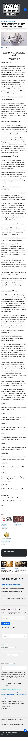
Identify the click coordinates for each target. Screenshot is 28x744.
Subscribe (6, 623)
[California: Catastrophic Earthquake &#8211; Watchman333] (6, 519)
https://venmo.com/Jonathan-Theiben (11, 689)
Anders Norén (9, 734)
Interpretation (10, 21)
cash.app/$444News (6, 685)
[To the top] (25, 730)
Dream (3, 21)
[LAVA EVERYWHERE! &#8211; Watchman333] (18, 519)
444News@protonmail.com (11, 584)
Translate (12, 665)
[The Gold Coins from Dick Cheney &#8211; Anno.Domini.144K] (6, 535)
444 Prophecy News (8, 551)
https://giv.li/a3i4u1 (6, 698)
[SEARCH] (24, 636)
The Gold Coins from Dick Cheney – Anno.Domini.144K (6, 540)
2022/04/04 (8, 29)
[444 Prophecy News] (14, 9)
